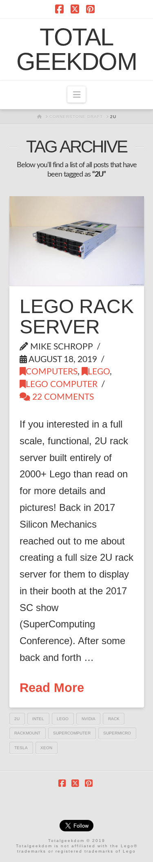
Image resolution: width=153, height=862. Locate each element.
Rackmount (27, 733)
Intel (38, 718)
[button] (76, 94)
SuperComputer (72, 733)
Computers (52, 371)
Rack (114, 718)
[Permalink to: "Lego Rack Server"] (76, 241)
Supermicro (117, 733)
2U (17, 718)
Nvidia (88, 718)
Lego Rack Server (77, 317)
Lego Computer (62, 384)
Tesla (21, 748)
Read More (52, 688)
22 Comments (62, 397)
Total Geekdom (76, 49)
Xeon (46, 748)
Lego (99, 371)
